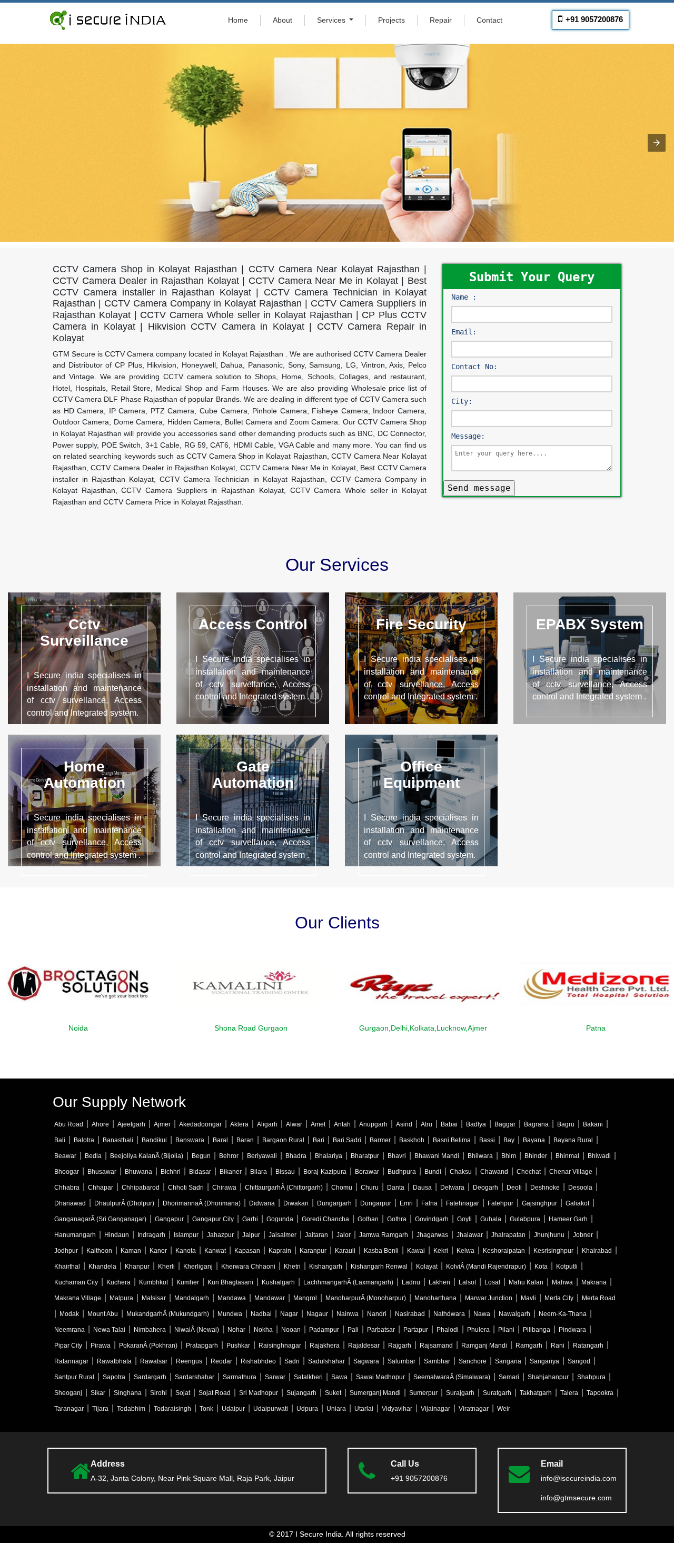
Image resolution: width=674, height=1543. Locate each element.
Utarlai (363, 1408)
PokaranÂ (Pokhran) (148, 1345)
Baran (245, 1140)
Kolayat (427, 1266)
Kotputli (567, 1266)
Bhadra (295, 1156)
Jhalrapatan (508, 1235)
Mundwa (229, 1314)
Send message (479, 488)
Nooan (291, 1329)
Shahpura (591, 1377)
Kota (541, 1266)
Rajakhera (325, 1345)
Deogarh (485, 1187)
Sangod (579, 1361)
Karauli (345, 1250)
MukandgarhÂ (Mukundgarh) (167, 1314)
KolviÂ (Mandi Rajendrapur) (486, 1266)
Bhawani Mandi (436, 1156)
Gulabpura (525, 1219)
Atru (426, 1124)
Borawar (367, 1171)
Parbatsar (381, 1329)
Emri (406, 1203)
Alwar (294, 1124)
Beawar (65, 1156)
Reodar (221, 1361)
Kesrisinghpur (553, 1250)
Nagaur (317, 1314)
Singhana (128, 1393)
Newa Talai (109, 1329)
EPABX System (589, 624)
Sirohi (158, 1393)
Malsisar (154, 1298)
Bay (508, 1140)
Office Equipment (421, 774)
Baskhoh (411, 1140)
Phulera (478, 1329)
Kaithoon (99, 1250)
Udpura (307, 1408)
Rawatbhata (114, 1361)
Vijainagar (435, 1408)
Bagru (565, 1124)
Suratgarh (497, 1393)
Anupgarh (373, 1124)
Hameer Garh (568, 1219)
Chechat (529, 1171)
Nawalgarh (514, 1314)
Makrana (594, 1282)
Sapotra (114, 1377)
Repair (441, 20)
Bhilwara (480, 1156)
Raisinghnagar (280, 1345)
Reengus (189, 1361)
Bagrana (536, 1124)
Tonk (206, 1408)
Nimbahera (150, 1329)
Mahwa (562, 1282)
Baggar (505, 1124)
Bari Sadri (347, 1140)
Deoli (514, 1187)
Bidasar (200, 1171)
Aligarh (267, 1124)
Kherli (166, 1266)
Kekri (440, 1250)
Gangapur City (213, 1219)
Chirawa (224, 1187)
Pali (353, 1329)
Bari (318, 1140)
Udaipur (233, 1408)
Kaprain (280, 1250)
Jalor (343, 1235)
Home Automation (84, 774)
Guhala (490, 1219)
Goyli (464, 1219)
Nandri (376, 1314)
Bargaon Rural (283, 1140)
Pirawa (101, 1345)
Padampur (324, 1329)
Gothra (397, 1219)
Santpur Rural (74, 1377)
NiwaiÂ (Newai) (196, 1329)
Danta (395, 1187)
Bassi (487, 1140)
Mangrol (305, 1298)
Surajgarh (460, 1393)
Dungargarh (334, 1203)
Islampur (186, 1235)
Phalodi (448, 1329)
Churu (370, 1187)
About (282, 20)
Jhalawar (470, 1235)
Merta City (558, 1298)
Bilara (258, 1171)
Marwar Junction (488, 1298)
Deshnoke (545, 1187)
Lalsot (467, 1282)
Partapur (415, 1329)
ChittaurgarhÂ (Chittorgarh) (284, 1187)
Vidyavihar (397, 1408)
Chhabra (67, 1187)
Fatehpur (500, 1203)
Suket (333, 1393)
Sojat (182, 1393)
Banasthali (118, 1140)
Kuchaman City (76, 1282)
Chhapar (100, 1187)
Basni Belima (452, 1140)
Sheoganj (68, 1393)
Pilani (506, 1329)
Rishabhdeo (258, 1361)
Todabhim (131, 1408)
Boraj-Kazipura (324, 1171)
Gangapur (169, 1219)
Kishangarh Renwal (379, 1266)
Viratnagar (474, 1408)
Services (332, 20)
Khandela (102, 1266)
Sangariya (544, 1361)
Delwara (452, 1187)
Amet (318, 1124)
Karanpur (313, 1250)
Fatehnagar (462, 1203)
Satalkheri (308, 1377)
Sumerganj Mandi (375, 1393)
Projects (391, 20)
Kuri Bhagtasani (230, 1282)
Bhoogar (66, 1171)
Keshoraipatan (504, 1250)
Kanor (158, 1250)
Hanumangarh (75, 1235)
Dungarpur (375, 1203)
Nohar (236, 1329)
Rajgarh (399, 1345)
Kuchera (118, 1282)
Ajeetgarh (131, 1124)
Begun (201, 1156)
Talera (569, 1393)
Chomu (341, 1187)
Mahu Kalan (526, 1282)
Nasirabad (410, 1314)
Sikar (98, 1393)
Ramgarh (529, 1345)
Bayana (534, 1140)
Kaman (131, 1250)
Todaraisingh (172, 1408)
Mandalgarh (191, 1298)
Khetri (292, 1266)
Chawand (494, 1171)
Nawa (481, 1314)
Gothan (368, 1219)
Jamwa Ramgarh (383, 1235)
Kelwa (465, 1250)
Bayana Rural (573, 1140)
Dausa (422, 1187)
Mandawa (231, 1298)
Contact (489, 20)
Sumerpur (423, 1393)
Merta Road (599, 1298)
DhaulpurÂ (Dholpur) (124, 1203)
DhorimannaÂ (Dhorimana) (202, 1203)
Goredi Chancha (325, 1219)
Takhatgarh (536, 1393)
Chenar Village (570, 1171)
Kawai (416, 1250)
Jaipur (251, 1235)
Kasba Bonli (381, 1250)
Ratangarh (588, 1345)
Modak (69, 1314)
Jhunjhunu (549, 1235)
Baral (220, 1140)
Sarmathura (239, 1377)
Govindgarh (432, 1219)
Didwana (262, 1203)
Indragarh (151, 1235)
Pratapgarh (202, 1345)
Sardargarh (150, 1377)
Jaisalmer (282, 1235)
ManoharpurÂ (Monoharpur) (365, 1298)
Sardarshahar (194, 1377)
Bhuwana (138, 1171)
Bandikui (154, 1140)
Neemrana (69, 1329)
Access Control (253, 624)
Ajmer (162, 1124)
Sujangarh (301, 1393)
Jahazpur (220, 1235)
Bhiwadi (599, 1156)
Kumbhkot (153, 1282)
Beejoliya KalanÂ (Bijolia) (146, 1156)
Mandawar (269, 1298)
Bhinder (535, 1156)
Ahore (100, 1124)
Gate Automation (253, 774)
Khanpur (137, 1266)
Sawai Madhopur (380, 1377)
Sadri (292, 1361)
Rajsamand (436, 1345)
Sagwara (366, 1361)
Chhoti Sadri (186, 1187)
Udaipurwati (270, 1408)
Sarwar (275, 1377)
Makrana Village (77, 1298)
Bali (59, 1140)
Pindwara (572, 1329)
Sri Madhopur (258, 1393)
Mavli (528, 1298)
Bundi (432, 1171)
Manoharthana (435, 1298)
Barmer (380, 1140)
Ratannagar (71, 1361)
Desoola (580, 1187)
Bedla (93, 1156)
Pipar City (68, 1345)
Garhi (250, 1219)
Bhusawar (101, 1171)
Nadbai (261, 1314)
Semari (509, 1377)
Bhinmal (567, 1156)
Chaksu (461, 1171)
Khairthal (67, 1266)
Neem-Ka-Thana (563, 1314)
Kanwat (215, 1250)
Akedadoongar (200, 1124)
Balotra (84, 1140)
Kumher (187, 1282)
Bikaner (231, 1171)
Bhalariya (328, 1156)
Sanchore (473, 1361)
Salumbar (401, 1361)
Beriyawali (262, 1156)
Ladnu (411, 1282)
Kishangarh (325, 1266)
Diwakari (296, 1203)
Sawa (339, 1377)
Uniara (336, 1408)
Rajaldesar (364, 1345)
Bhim (508, 1156)
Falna (429, 1203)
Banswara (189, 1140)
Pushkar (238, 1345)
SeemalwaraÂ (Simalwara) (451, 1377)
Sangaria (508, 1361)
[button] (657, 143)
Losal (492, 1282)
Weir (503, 1408)
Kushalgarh (278, 1282)
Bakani (593, 1124)
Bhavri (397, 1156)
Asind (404, 1124)
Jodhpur (66, 1250)
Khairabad (597, 1250)
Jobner (583, 1235)
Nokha (263, 1329)
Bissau (285, 1171)
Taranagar (69, 1408)
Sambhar (437, 1361)
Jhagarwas (432, 1235)
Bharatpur (365, 1156)
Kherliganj (198, 1266)
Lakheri (439, 1282)
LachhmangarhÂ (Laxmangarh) (348, 1282)
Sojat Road (215, 1393)
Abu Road (68, 1124)
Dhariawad (70, 1203)
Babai (449, 1124)
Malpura (121, 1298)
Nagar (289, 1314)
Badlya (476, 1124)
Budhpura (402, 1171)
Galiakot (577, 1203)
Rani (557, 1345)
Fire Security (421, 624)
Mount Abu (102, 1314)
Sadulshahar (326, 1361)
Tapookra (600, 1393)
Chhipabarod (141, 1187)
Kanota (185, 1250)
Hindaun (116, 1235)
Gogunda (279, 1219)
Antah (342, 1124)
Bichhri (171, 1171)
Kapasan (247, 1250)
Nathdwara (449, 1314)
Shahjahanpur (548, 1377)
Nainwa (347, 1314)
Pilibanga (536, 1329)
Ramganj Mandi (484, 1345)
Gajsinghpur (539, 1203)
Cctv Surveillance (84, 632)
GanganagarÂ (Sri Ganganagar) (100, 1219)
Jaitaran (316, 1235)
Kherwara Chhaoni (248, 1266)
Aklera (239, 1124)
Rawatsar (153, 1361)
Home (238, 20)
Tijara (100, 1408)
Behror (229, 1156)
